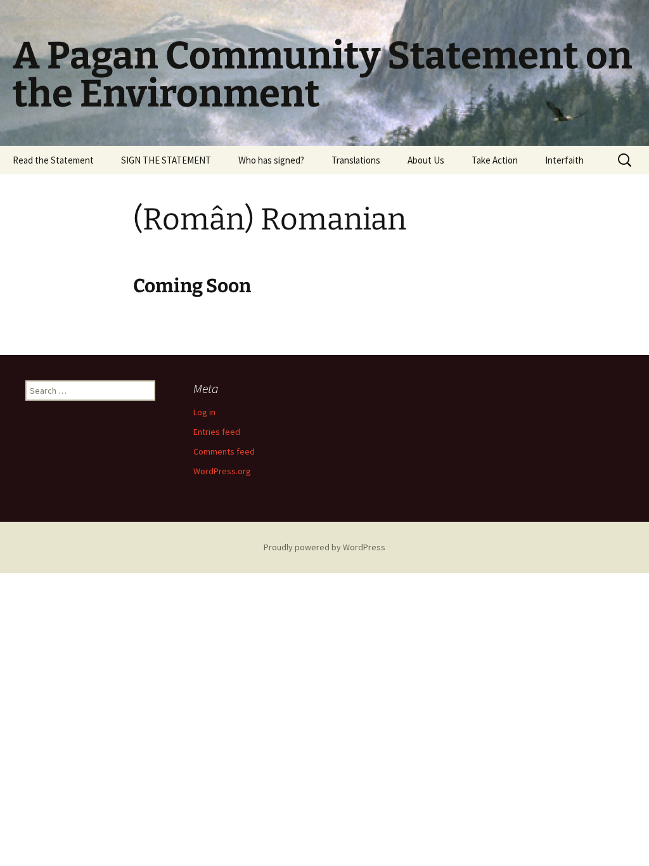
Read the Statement (53, 160)
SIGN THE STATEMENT (166, 160)
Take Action (495, 160)
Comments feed (224, 451)
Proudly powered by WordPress (324, 547)
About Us (426, 160)
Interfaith (564, 160)
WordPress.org (222, 471)
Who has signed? (271, 160)
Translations (355, 160)
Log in (204, 412)
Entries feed (216, 431)
